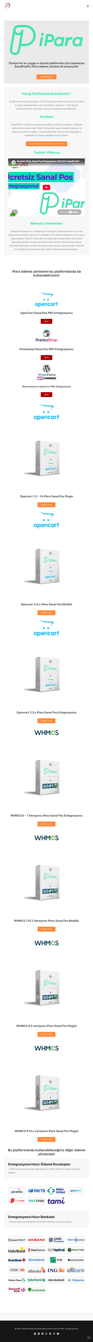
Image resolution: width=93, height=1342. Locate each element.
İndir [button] (46, 321)
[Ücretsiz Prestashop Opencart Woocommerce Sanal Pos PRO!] (7, 6)
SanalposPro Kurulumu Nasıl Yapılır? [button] (46, 144)
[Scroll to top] (89, 1337)
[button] (88, 6)
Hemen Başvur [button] (46, 77)
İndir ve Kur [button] (46, 505)
